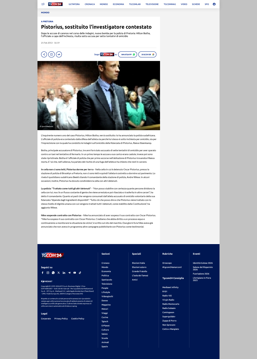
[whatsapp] (53, 272)
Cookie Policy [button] (77, 318)
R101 (164, 291)
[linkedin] (63, 272)
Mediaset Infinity (170, 287)
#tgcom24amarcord (171, 267)
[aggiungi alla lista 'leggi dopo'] (51, 54)
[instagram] (47, 272)
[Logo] (55, 4)
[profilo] (214, 4)
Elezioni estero (139, 267)
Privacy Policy (61, 318)
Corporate (46, 318)
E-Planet (106, 325)
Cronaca (105, 263)
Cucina (105, 317)
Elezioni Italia (138, 263)
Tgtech (105, 321)
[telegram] (69, 272)
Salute (105, 334)
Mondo (105, 267)
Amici (135, 279)
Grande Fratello (139, 271)
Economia (106, 271)
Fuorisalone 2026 (201, 274)
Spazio (105, 346)
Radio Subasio (168, 308)
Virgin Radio (168, 300)
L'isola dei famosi (140, 275)
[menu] (42, 4)
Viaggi (105, 313)
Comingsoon (168, 312)
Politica (105, 275)
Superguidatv (168, 316)
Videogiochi (107, 296)
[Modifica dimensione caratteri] (59, 54)
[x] (58, 272)
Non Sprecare (168, 325)
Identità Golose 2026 (203, 263)
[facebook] (42, 272)
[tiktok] (80, 272)
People (105, 288)
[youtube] (74, 272)
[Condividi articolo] (44, 54)
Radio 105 (167, 295)
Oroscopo (167, 263)
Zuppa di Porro (169, 320)
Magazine (106, 305)
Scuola (105, 338)
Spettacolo (107, 279)
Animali (105, 342)
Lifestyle (106, 292)
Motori (105, 309)
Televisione (107, 284)
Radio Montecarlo (170, 304)
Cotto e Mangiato (170, 329)
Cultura (105, 330)
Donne (105, 300)
